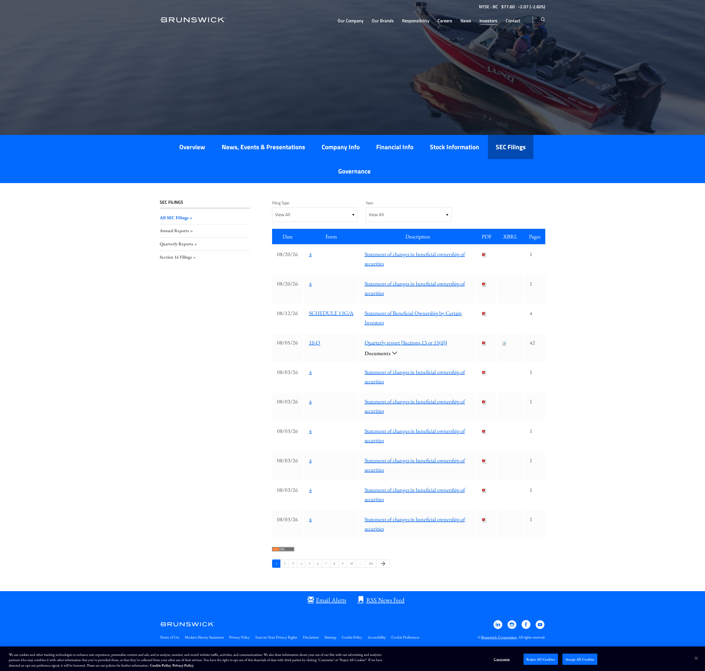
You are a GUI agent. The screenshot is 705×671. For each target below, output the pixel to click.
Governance (354, 171)
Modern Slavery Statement (204, 637)
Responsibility (415, 20)
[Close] (696, 658)
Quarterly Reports (176, 244)
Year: (370, 203)
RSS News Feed (385, 600)
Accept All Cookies (579, 659)
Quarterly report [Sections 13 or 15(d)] (406, 342)
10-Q (314, 342)
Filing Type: (281, 203)
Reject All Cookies (541, 659)
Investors (488, 20)
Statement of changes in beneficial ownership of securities (415, 259)
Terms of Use (169, 637)
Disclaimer (311, 637)
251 (370, 563)
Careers (445, 20)
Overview (192, 147)
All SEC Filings (174, 218)
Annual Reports (174, 230)
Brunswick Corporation (499, 637)
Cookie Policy (352, 637)
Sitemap (330, 637)
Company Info (341, 147)
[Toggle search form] (543, 20)
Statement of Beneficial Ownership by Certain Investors (413, 317)
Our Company (351, 20)
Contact (513, 20)
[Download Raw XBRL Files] (504, 342)
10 (352, 563)
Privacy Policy (239, 637)
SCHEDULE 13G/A (331, 313)
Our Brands (383, 20)
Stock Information (454, 147)
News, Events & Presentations (263, 147)
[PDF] (484, 254)
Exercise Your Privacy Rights (276, 637)
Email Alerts (331, 600)
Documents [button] (378, 353)
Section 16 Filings (176, 257)
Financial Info (394, 147)
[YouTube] (540, 627)
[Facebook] (526, 627)
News (465, 20)
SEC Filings (511, 147)
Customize (502, 659)
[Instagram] (512, 627)
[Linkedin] (498, 627)
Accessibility (377, 637)
